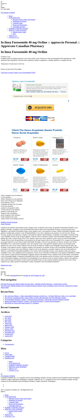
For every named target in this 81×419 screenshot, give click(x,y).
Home (11, 16)
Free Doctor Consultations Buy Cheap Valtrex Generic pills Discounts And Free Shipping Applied (35, 298)
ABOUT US (13, 36)
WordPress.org (9, 358)
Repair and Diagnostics (20, 25)
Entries (8, 354)
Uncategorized (9, 344)
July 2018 (8, 318)
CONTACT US (14, 37)
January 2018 (9, 329)
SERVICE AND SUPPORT (18, 30)
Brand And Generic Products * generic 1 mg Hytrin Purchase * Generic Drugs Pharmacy (32, 301)
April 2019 (8, 316)
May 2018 (8, 321)
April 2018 (8, 323)
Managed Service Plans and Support (24, 19)
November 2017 (10, 332)
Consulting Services (19, 27)
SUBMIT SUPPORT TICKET (18, 28)
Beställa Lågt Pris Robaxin (9, 222)
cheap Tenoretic (6, 224)
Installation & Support (19, 21)
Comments (10, 356)
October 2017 (9, 334)
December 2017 (10, 330)
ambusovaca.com (6, 265)
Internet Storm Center (19, 32)
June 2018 (8, 320)
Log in (7, 353)
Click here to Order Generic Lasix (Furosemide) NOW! (18, 72)
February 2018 (9, 327)
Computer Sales (18, 23)
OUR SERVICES (14, 18)
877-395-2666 (5, 9)
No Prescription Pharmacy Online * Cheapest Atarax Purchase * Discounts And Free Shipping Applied (37, 299)
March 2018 (8, 325)
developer (13, 275)
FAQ (14, 34)
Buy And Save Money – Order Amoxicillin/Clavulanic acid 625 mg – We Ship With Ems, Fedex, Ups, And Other (40, 296)
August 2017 (9, 336)
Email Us (4, 3)
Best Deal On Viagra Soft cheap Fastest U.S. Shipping (22, 303)
